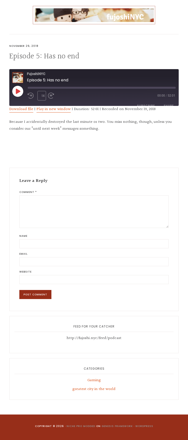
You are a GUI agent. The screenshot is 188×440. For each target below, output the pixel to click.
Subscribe (146, 106)
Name (23, 236)
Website (25, 272)
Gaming (94, 380)
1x (43, 96)
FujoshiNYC (93, 15)
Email (23, 254)
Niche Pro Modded (81, 426)
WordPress (144, 426)
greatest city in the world (94, 389)
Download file (21, 109)
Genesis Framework (117, 426)
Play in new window (53, 109)
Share (169, 106)
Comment (28, 192)
